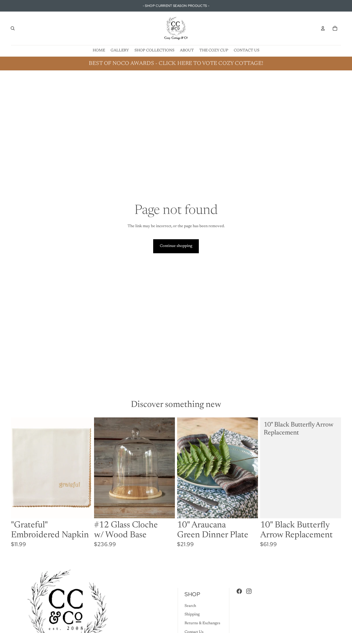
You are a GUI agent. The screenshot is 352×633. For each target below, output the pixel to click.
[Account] (323, 28)
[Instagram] (249, 591)
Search (190, 606)
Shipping (192, 615)
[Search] (13, 28)
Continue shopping (176, 246)
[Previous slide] (185, 468)
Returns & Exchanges (202, 623)
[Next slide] (249, 468)
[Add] (83, 510)
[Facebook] (239, 591)
